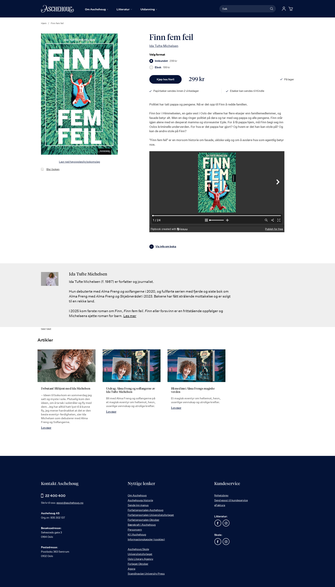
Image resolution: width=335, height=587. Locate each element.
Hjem (44, 23)
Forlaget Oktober (138, 564)
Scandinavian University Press (146, 573)
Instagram (225, 523)
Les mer (129, 316)
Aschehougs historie (140, 500)
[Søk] (271, 8)
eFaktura (219, 505)
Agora (131, 568)
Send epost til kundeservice (231, 500)
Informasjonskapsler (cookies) (146, 539)
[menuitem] (96, 9)
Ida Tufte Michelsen (163, 46)
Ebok (162, 67)
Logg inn (284, 9)
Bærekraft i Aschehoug (142, 524)
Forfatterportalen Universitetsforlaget (151, 515)
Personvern (135, 529)
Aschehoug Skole (138, 549)
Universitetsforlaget (140, 554)
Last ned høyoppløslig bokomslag (79, 161)
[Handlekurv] (291, 9)
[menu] (121, 9)
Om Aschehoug (137, 495)
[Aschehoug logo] (57, 8)
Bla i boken (52, 169)
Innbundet (166, 61)
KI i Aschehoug (137, 534)
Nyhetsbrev (221, 495)
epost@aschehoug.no (70, 502)
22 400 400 (55, 495)
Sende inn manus (138, 505)
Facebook (217, 523)
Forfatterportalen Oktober (143, 520)
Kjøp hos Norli (165, 79)
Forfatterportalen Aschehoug (145, 510)
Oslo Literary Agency (140, 559)
